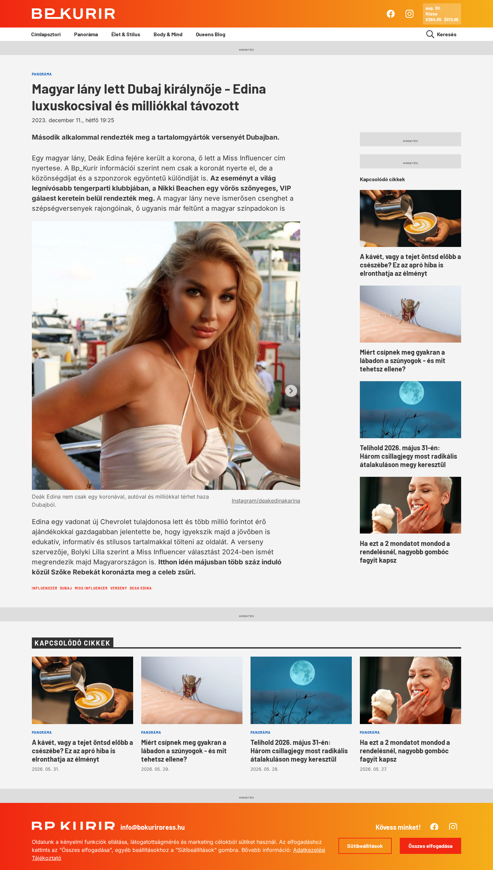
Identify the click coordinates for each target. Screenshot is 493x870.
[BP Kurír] (73, 13)
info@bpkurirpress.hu (152, 827)
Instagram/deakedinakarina (266, 500)
